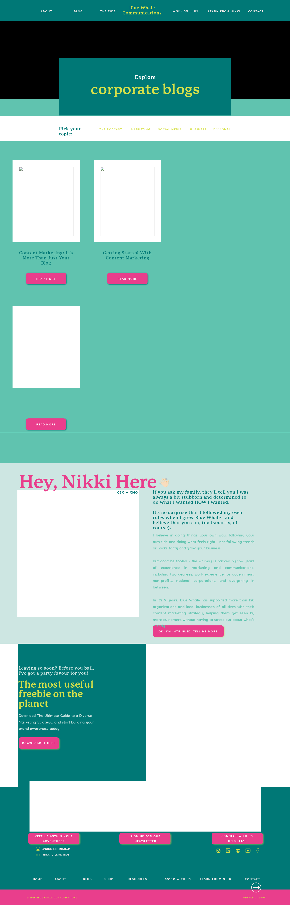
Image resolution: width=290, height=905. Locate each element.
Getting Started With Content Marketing (127, 255)
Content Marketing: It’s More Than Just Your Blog (46, 258)
